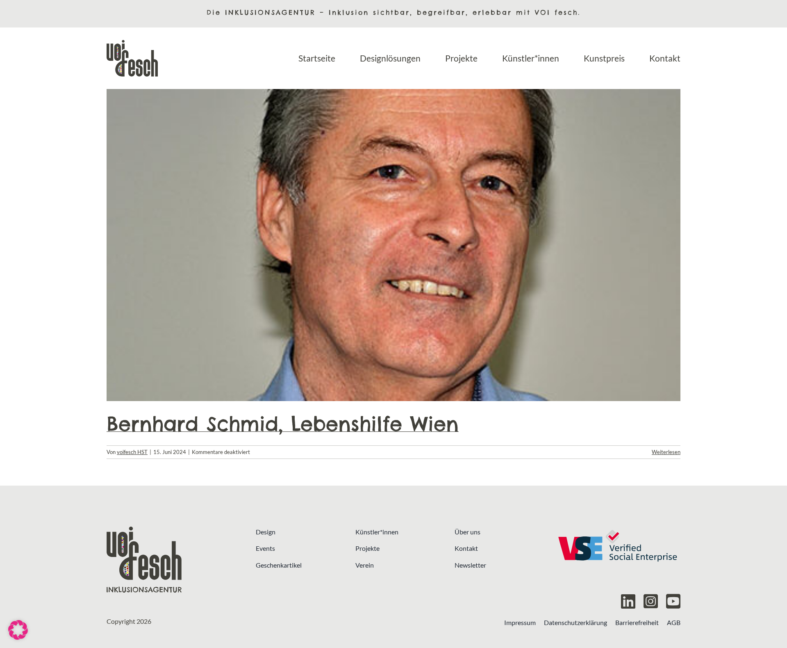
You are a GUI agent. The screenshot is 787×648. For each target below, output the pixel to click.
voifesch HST (132, 452)
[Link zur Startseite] (170, 560)
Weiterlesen (666, 452)
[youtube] (673, 601)
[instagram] (651, 601)
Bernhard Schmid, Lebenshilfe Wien (283, 423)
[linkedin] (628, 601)
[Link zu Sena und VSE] (617, 560)
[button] (18, 630)
